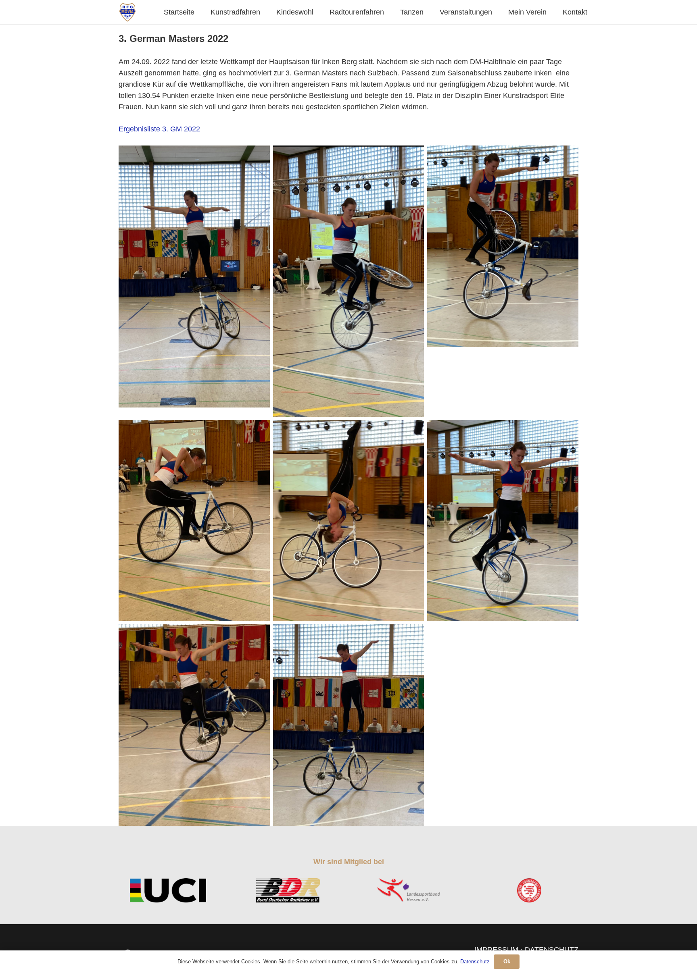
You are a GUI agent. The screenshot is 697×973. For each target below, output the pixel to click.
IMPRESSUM (496, 950)
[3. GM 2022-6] (503, 520)
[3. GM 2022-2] (348, 281)
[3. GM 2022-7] (194, 725)
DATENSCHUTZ (551, 950)
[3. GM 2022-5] (348, 520)
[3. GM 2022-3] (503, 246)
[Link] (127, 12)
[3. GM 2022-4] (194, 520)
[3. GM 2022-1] (194, 276)
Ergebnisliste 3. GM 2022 (159, 129)
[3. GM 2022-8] (348, 725)
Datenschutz (475, 961)
